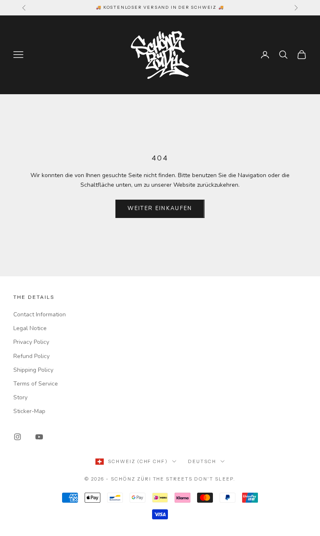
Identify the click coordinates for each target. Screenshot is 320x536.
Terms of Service (35, 384)
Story (20, 397)
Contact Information (39, 314)
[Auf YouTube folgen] (39, 437)
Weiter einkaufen (160, 208)
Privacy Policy (31, 342)
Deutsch (202, 461)
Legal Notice (30, 328)
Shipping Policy (33, 370)
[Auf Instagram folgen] (17, 437)
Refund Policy (31, 356)
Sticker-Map (29, 411)
